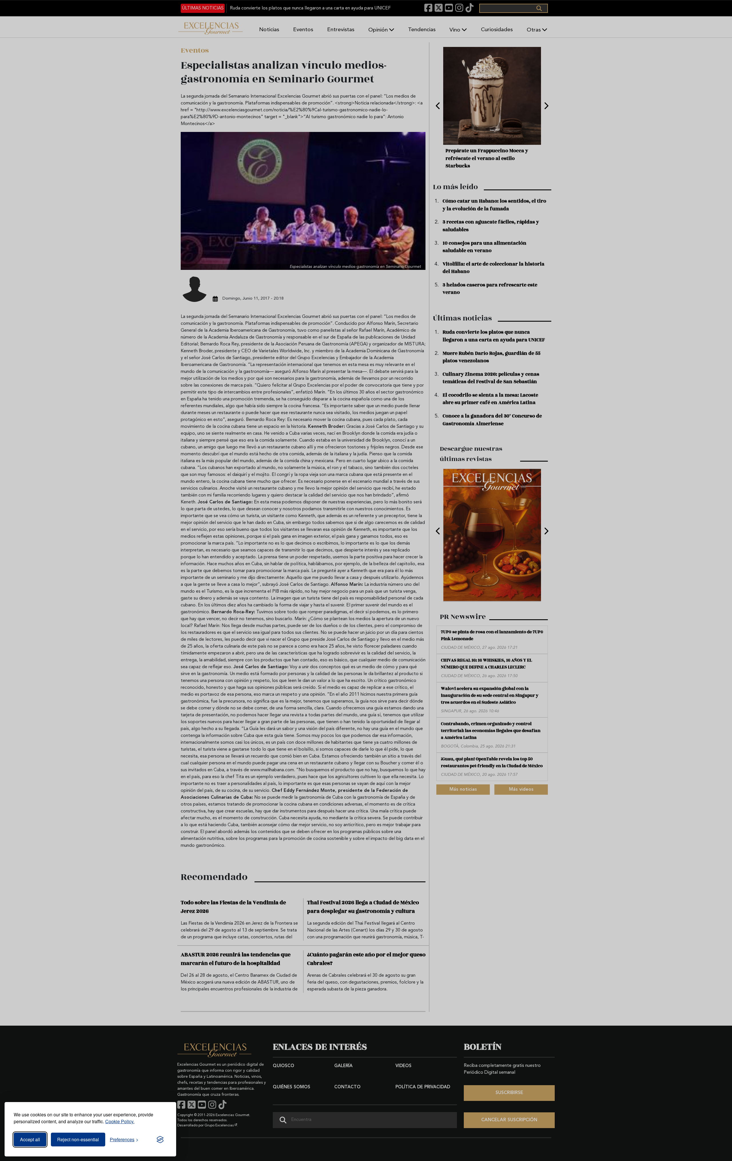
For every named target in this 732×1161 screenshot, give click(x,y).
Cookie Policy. (119, 1121)
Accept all (30, 1139)
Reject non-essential (78, 1139)
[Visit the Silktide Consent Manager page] (160, 1139)
